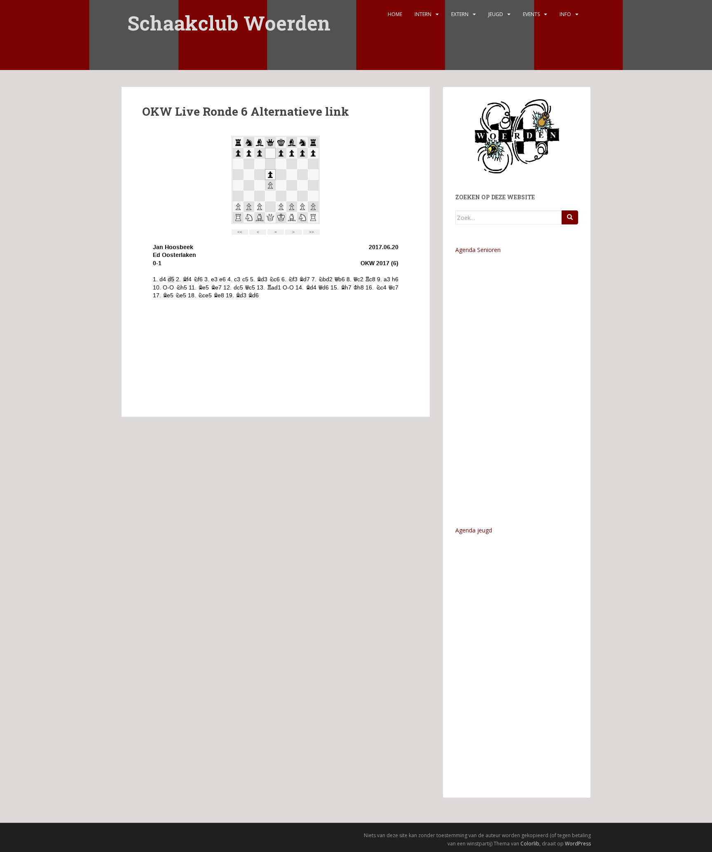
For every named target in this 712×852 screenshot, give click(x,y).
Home (395, 14)
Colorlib (529, 843)
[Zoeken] (570, 217)
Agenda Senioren (478, 250)
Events (531, 14)
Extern (459, 14)
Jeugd (495, 14)
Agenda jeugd (473, 530)
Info (565, 14)
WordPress (578, 843)
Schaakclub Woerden (228, 17)
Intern (423, 14)
